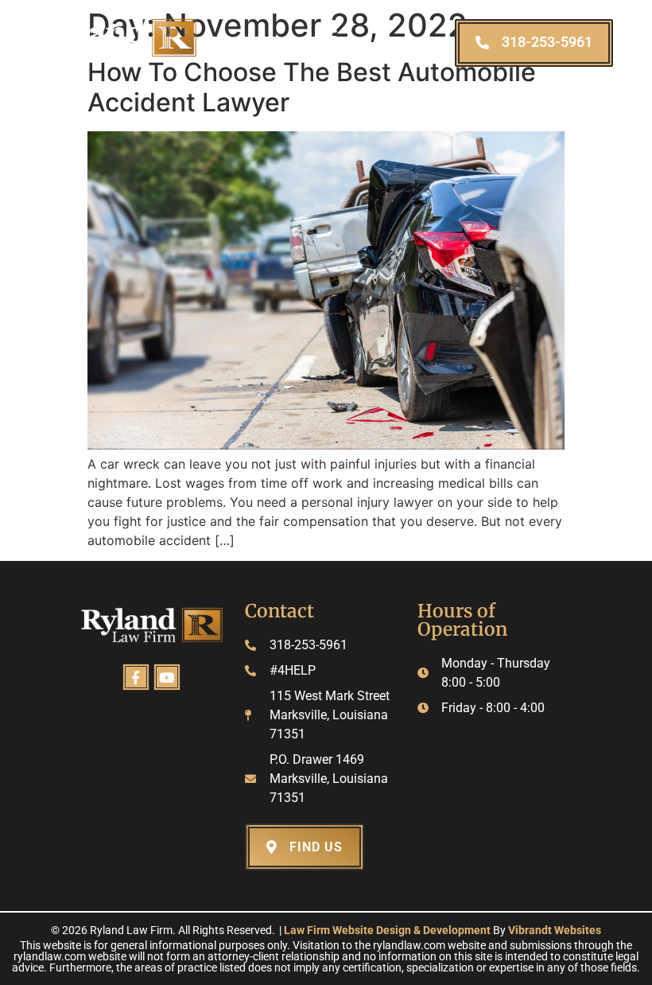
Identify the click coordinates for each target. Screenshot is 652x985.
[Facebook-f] (135, 677)
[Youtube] (166, 677)
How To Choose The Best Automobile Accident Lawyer (311, 87)
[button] (325, 37)
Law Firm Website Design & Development (387, 930)
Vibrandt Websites (554, 930)
